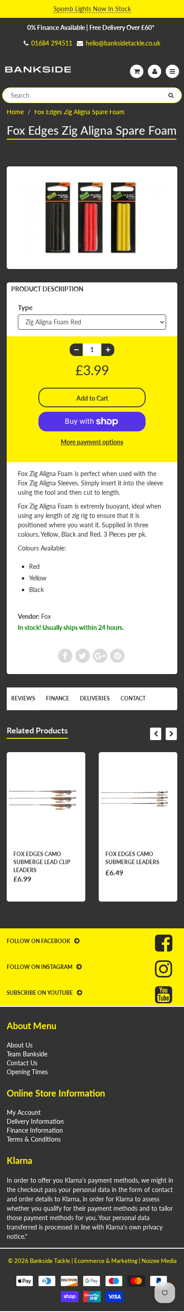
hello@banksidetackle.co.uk (123, 43)
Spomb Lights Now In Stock (92, 8)
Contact (133, 698)
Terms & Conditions (34, 1139)
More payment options (92, 442)
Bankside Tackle (50, 1260)
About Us (20, 1045)
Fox (46, 616)
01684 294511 (51, 43)
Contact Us (22, 1063)
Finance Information (35, 1130)
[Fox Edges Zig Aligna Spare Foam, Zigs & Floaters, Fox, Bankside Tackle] (92, 216)
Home (15, 112)
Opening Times (27, 1072)
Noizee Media (159, 1260)
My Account (24, 1112)
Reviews (23, 698)
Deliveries (95, 698)
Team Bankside (27, 1054)
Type (25, 307)
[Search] (171, 95)
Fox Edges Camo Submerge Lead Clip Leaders (41, 862)
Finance (57, 698)
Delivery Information (35, 1121)
